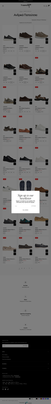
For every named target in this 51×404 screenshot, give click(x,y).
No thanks (25, 209)
